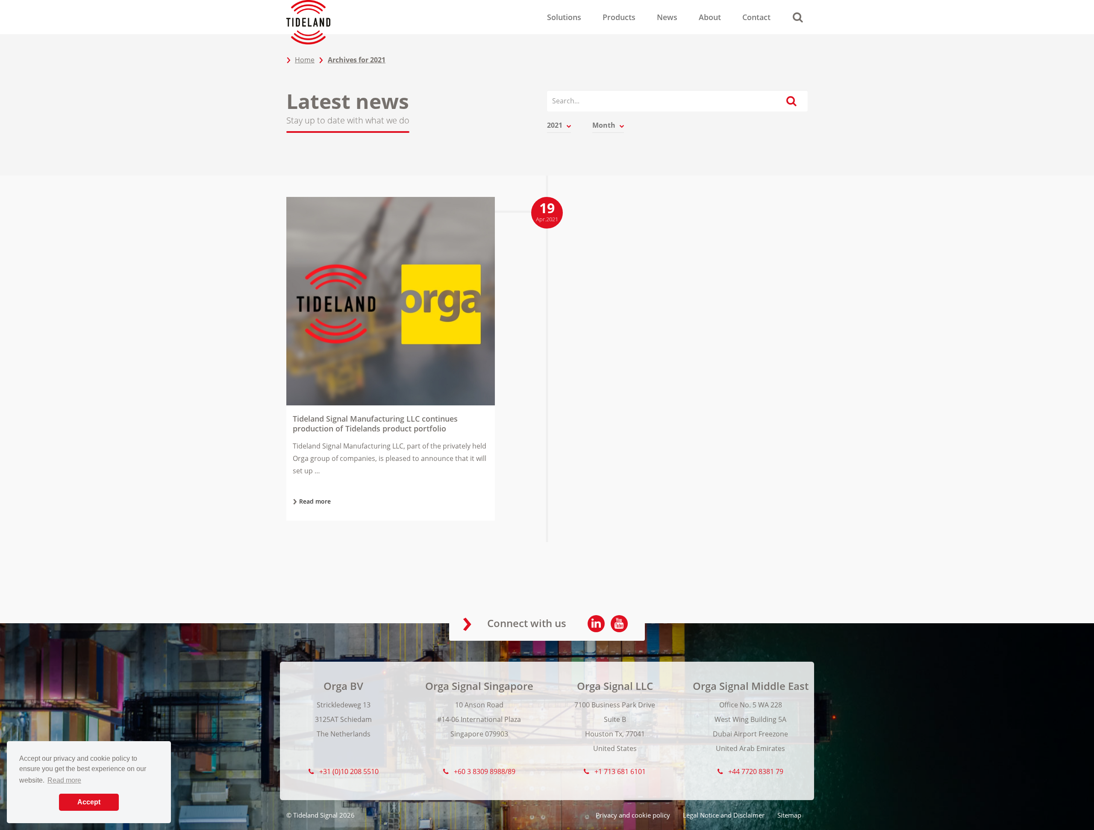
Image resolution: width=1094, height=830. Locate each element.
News (667, 17)
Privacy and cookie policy (633, 815)
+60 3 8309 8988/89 (484, 771)
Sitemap (789, 815)
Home (305, 60)
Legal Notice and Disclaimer (724, 815)
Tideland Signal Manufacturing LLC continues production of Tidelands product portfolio (375, 424)
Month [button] (604, 125)
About (710, 17)
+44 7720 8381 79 (755, 771)
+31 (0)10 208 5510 (349, 771)
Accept (88, 802)
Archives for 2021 (356, 60)
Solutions (564, 17)
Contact (756, 17)
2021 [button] (555, 125)
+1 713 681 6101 (620, 771)
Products (619, 17)
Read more (315, 501)
